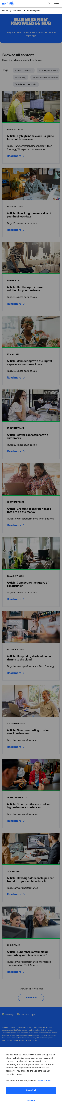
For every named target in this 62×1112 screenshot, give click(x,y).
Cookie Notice (43, 1080)
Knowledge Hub (34, 10)
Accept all (31, 1090)
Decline (31, 1100)
